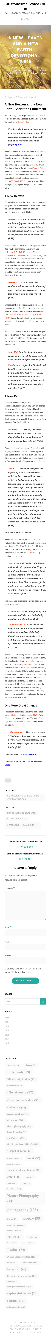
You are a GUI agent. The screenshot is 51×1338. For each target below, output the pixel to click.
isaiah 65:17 (28, 825)
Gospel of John (19, 1150)
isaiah (33, 1158)
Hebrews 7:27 (27, 314)
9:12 (36, 314)
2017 (7, 1039)
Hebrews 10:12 (24, 255)
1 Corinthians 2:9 (17, 732)
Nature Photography (23, 1198)
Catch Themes (33, 1333)
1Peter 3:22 (36, 255)
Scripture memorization (21, 1276)
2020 (7, 1026)
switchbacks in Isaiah (16, 1307)
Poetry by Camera (16, 1225)
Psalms (16, 1250)
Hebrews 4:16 (15, 282)
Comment (10, 888)
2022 (7, 1018)
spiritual (15, 1300)
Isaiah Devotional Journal (23, 1170)
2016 (7, 1043)
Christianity (20, 1092)
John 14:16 (13, 563)
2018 (7, 1035)
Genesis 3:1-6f (38, 171)
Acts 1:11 (9, 715)
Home (14, 68)
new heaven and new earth (21, 813)
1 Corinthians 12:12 (18, 624)
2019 (7, 1030)
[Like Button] (8, 780)
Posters (14, 1236)
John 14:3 (18, 715)
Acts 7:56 (32, 252)
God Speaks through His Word (22, 1144)
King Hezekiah (14, 1189)
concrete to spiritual (17, 1114)
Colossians (16, 1107)
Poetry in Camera (14, 1230)
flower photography (19, 1126)
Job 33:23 (9, 181)
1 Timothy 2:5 (11, 252)
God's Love (15, 1138)
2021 (7, 1022)
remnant (11, 1262)
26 (40, 314)
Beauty (30, 1065)
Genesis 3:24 (33, 161)
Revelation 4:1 (15, 365)
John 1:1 (13, 468)
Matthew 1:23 (15, 429)
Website (8, 956)
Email (8, 942)
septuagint (20, 825)
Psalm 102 (28, 1243)
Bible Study (18, 1072)
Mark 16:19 (23, 252)
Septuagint (12, 1281)
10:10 (7, 318)
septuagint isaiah (16, 819)
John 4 (11, 1183)
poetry (32, 1218)
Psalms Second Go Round (21, 1257)
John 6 (26, 1183)
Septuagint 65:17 (17, 144)
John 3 (29, 1177)
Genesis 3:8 (37, 168)
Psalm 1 (33, 1237)
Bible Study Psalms (21, 1079)
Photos (11, 1219)
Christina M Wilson (15, 97)
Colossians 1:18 (29, 664)
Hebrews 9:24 (15, 219)
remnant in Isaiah (30, 1262)
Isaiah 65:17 (23, 122)
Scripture (16, 1269)
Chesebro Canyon (14, 1085)
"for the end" (13, 1065)
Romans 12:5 (14, 611)
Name (8, 927)
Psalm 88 (11, 1243)
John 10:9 (13, 352)
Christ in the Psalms (23, 1100)
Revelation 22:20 (30, 715)
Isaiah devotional (13, 1164)
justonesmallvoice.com (23, 1326)
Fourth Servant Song (16, 1132)
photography (22, 1210)
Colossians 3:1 (11, 255)
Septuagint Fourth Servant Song (19, 1287)
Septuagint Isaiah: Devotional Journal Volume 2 (23, 797)
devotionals (15, 1120)
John (13, 1176)
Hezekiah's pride (13, 1158)
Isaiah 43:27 (19, 181)
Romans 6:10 (14, 314)
